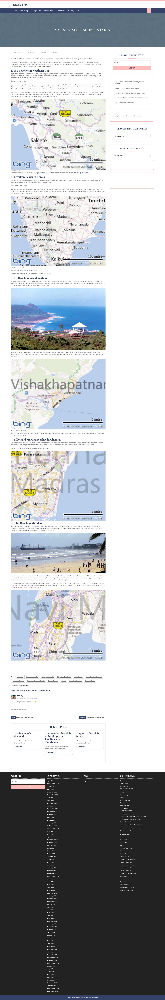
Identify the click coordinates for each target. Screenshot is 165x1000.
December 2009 (53, 988)
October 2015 (52, 842)
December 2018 (52, 792)
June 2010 (50, 972)
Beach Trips (124, 781)
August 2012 (51, 904)
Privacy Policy (73, 11)
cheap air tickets (82, 173)
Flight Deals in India (64, 677)
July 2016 (50, 831)
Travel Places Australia (128, 859)
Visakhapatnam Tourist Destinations (132, 828)
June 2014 (50, 859)
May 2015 (50, 851)
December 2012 (52, 899)
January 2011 (51, 952)
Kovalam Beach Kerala (18, 267)
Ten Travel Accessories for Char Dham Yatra (131, 98)
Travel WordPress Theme (76, 997)
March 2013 (51, 890)
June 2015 (50, 848)
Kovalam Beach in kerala (36, 681)
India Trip (24, 11)
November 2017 (52, 812)
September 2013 (53, 876)
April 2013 (50, 887)
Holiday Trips (124, 795)
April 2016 (50, 837)
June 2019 (50, 786)
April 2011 (50, 944)
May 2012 (50, 913)
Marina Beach (53, 681)
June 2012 (50, 910)
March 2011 (51, 946)
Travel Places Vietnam (128, 873)
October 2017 (52, 814)
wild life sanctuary (126, 890)
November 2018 (52, 795)
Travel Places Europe (127, 865)
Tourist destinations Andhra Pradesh (133, 816)
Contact (61, 11)
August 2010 (51, 966)
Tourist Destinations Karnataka (131, 819)
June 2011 (50, 938)
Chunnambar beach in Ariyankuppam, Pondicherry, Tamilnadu (58, 737)
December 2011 (52, 927)
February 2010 (52, 983)
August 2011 (51, 935)
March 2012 (51, 918)
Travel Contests (125, 854)
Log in (86, 781)
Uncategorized (125, 885)
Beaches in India (32, 677)
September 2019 (53, 784)
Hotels (122, 798)
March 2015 (51, 854)
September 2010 (53, 963)
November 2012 (52, 901)
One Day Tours (125, 834)
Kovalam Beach (18, 681)
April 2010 (50, 977)
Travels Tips (19, 5)
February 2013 (52, 893)
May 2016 (50, 834)
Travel (63, 681)
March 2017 (51, 820)
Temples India (125, 808)
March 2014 (51, 865)
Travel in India (90, 681)
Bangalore (123, 803)
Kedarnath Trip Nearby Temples (126, 88)
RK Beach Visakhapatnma (19, 430)
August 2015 (51, 845)
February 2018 (52, 803)
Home (15, 11)
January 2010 (52, 986)
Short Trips (123, 842)
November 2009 (53, 991)
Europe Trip (36, 11)
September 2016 (53, 828)
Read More (19, 747)
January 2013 (52, 896)
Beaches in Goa (15, 170)
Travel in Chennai (75, 681)
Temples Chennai (126, 811)
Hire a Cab (123, 792)
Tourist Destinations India (129, 814)
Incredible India (125, 800)
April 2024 (51, 781)
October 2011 (51, 930)
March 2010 (51, 980)
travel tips (123, 876)
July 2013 (50, 879)
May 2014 (50, 862)
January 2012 (52, 924)
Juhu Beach (78, 677)
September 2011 (52, 932)
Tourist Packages (126, 848)
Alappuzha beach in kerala (88, 735)
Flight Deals (124, 784)
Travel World (124, 882)
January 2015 (52, 857)
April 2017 (50, 817)
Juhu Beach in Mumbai (94, 677)
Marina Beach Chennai (22, 735)
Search (132, 68)
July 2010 (50, 969)
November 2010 (52, 958)
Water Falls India (126, 831)
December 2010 (52, 955)
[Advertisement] (26, 669)
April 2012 (50, 915)
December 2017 (52, 809)
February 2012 (52, 921)
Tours (122, 851)
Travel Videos (125, 879)
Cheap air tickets (48, 677)
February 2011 (52, 949)
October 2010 (52, 960)
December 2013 (52, 871)
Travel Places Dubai (127, 862)
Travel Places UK (126, 868)
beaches (20, 677)
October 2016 (52, 826)
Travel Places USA (126, 871)
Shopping (123, 840)
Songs (122, 845)
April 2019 (50, 789)
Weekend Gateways (127, 887)
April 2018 (50, 800)
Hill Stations (124, 786)
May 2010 (50, 974)
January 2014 (52, 868)
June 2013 (50, 882)
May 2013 (50, 885)
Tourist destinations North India (131, 825)
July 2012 (50, 907)
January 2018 (52, 806)
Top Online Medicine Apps (124, 103)
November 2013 (52, 873)
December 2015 (52, 840)
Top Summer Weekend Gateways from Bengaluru (129, 83)
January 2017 (51, 823)
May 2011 (50, 941)
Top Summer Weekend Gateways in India (129, 93)
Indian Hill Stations (126, 789)
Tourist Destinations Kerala (129, 822)
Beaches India (24, 685)
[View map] (58, 134)
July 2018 (50, 798)
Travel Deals (49, 11)
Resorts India (124, 837)
